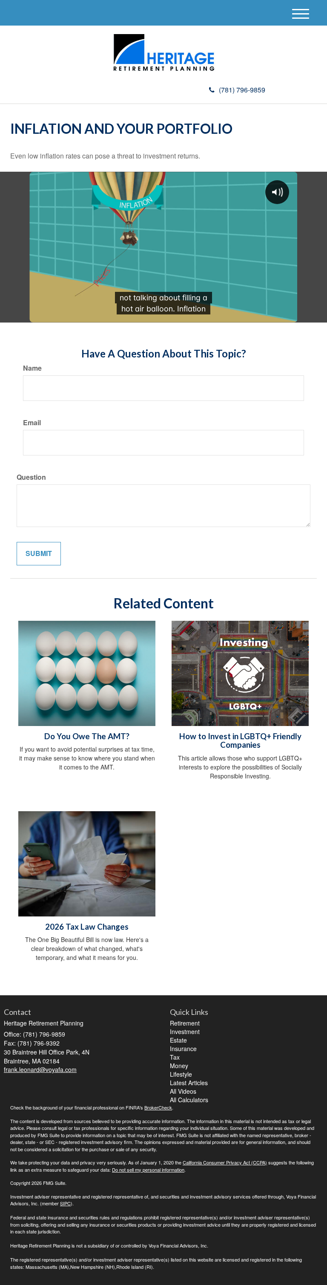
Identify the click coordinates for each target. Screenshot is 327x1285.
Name (32, 368)
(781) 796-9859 (242, 90)
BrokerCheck (158, 1107)
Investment (185, 1031)
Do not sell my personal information (148, 1169)
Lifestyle (181, 1074)
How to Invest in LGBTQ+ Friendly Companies (240, 741)
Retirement (185, 1023)
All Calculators (189, 1099)
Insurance (183, 1048)
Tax (175, 1057)
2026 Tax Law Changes (87, 926)
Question (31, 477)
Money (179, 1065)
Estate (178, 1040)
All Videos (183, 1091)
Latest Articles (189, 1082)
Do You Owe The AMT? (86, 736)
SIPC (65, 1203)
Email (32, 422)
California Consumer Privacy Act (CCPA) (225, 1162)
